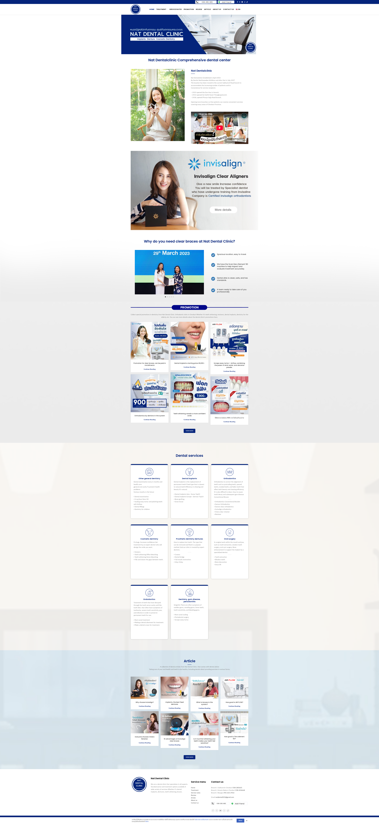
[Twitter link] (194, 190)
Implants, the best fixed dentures (175, 703)
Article (193, 798)
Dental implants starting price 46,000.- (189, 363)
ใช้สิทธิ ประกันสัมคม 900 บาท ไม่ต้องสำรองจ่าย (229, 418)
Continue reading (150, 369)
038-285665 (237, 788)
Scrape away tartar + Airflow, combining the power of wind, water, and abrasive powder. (229, 365)
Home (193, 788)
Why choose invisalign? (145, 702)
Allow (240, 820)
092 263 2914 (229, 793)
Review (193, 795)
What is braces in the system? (204, 703)
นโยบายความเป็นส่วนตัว (202, 819)
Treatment (194, 790)
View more (189, 431)
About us (194, 800)
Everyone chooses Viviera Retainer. (144, 738)
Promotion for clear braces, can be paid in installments (150, 364)
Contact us (195, 803)
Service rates (195, 793)
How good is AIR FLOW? (234, 702)
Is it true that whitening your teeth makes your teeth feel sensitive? (204, 741)
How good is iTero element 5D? (234, 738)
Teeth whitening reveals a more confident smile (189, 415)
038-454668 (240, 790)
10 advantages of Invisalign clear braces (174, 740)
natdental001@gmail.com (224, 797)
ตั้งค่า (147, 821)
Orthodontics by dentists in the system (149, 416)
